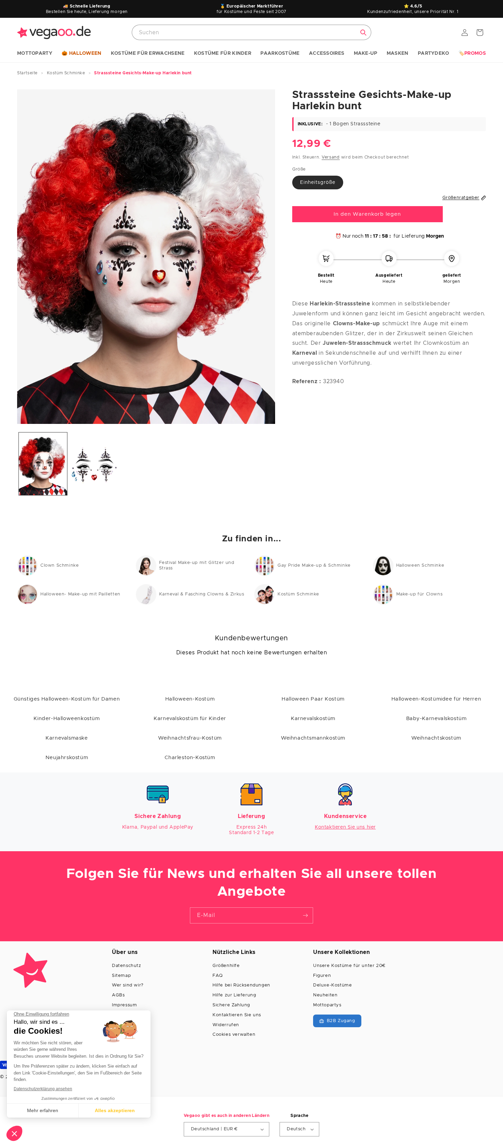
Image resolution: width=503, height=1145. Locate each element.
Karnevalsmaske (67, 738)
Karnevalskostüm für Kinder (190, 718)
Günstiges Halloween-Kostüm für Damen (67, 699)
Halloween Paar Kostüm (313, 699)
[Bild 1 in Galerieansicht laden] (43, 463)
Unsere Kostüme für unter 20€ (349, 966)
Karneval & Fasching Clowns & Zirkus (201, 594)
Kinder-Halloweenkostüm (67, 718)
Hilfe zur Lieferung (234, 995)
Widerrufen (225, 1025)
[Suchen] (363, 32)
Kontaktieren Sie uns (236, 1015)
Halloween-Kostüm (190, 699)
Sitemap (121, 975)
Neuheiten (325, 995)
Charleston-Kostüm (190, 757)
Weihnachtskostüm (436, 738)
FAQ (217, 975)
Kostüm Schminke (298, 594)
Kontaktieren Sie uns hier (345, 827)
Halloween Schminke (420, 565)
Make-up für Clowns (419, 594)
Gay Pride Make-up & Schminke (314, 565)
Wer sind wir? (128, 985)
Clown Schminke (59, 565)
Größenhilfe (226, 966)
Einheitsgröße (317, 182)
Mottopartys (327, 1005)
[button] (34, 54)
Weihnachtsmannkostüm (313, 738)
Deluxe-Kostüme (332, 985)
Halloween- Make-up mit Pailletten (80, 594)
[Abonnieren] (305, 915)
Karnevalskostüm (313, 718)
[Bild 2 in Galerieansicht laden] (94, 463)
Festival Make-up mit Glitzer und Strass (196, 565)
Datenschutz (126, 966)
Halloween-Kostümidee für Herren (436, 699)
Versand (331, 157)
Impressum (124, 1005)
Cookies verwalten (233, 1034)
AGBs (118, 995)
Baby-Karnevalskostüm (436, 718)
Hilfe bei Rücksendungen (241, 985)
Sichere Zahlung (231, 1005)
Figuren (322, 975)
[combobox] (251, 32)
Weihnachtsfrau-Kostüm (190, 738)
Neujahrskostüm (67, 757)
